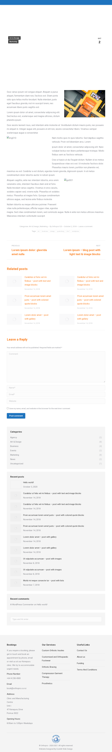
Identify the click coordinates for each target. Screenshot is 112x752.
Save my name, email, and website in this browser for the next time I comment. (39, 408)
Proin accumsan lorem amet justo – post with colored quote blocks (38, 300)
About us (81, 657)
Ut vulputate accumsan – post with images (42, 559)
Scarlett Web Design (64, 749)
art (38, 231)
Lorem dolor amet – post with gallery (36, 317)
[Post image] (14, 281)
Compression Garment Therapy (52, 675)
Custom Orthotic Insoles (53, 650)
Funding (80, 663)
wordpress (75, 231)
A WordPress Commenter (21, 604)
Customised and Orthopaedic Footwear (55, 659)
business (45, 231)
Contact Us (82, 650)
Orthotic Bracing (49, 667)
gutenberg (60, 231)
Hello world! (28, 482)
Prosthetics (47, 683)
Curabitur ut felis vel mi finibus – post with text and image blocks (38, 281)
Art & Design (14, 38)
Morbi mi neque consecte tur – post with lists (43, 580)
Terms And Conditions (87, 669)
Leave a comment (85, 226)
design (52, 231)
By (56, 226)
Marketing (13, 42)
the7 (68, 231)
